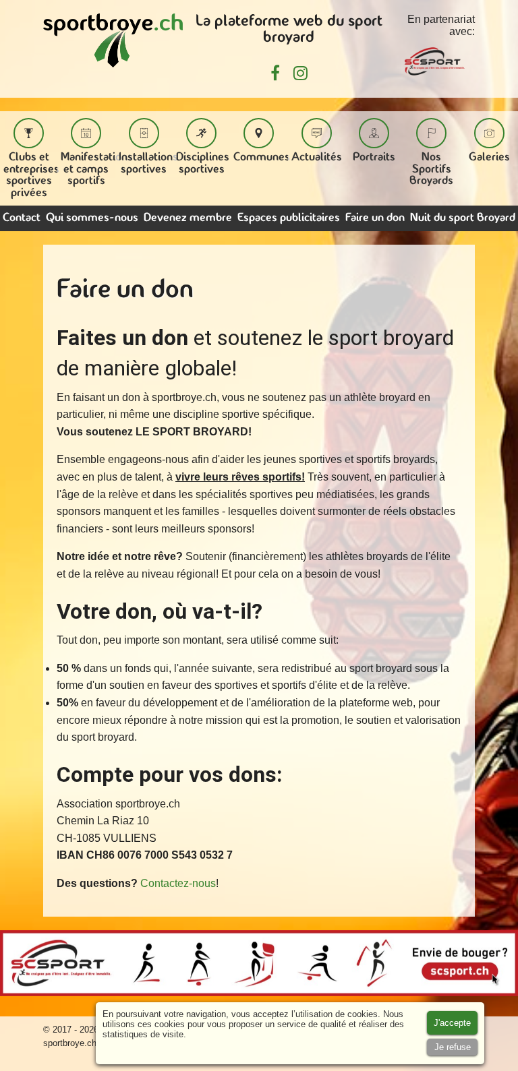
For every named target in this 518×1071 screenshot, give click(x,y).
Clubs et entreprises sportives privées (31, 175)
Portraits (374, 157)
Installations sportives (148, 163)
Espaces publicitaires (288, 218)
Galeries (489, 157)
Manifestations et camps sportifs (97, 169)
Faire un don (375, 218)
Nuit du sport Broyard (462, 218)
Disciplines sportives (202, 163)
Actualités (316, 157)
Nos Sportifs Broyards (431, 169)
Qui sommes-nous (92, 218)
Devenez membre (188, 218)
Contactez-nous (178, 883)
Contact (21, 218)
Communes (261, 157)
